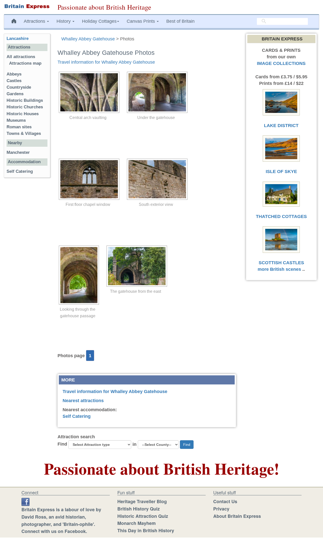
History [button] (64, 21)
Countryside (19, 87)
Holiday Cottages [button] (99, 21)
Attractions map (25, 63)
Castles (14, 80)
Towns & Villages (24, 133)
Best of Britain (180, 21)
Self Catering (77, 416)
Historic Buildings (25, 100)
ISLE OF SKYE (281, 171)
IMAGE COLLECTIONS (281, 63)
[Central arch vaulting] (88, 92)
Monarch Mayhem (136, 523)
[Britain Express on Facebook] (25, 501)
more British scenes (279, 269)
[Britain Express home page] (27, 6)
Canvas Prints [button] (141, 21)
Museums (16, 120)
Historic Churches (25, 107)
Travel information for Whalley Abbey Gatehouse (106, 62)
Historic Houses (23, 113)
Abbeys (14, 74)
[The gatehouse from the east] (135, 266)
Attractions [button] (35, 21)
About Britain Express (237, 516)
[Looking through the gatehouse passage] (78, 275)
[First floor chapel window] (88, 179)
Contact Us (225, 501)
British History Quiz (138, 508)
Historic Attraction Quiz (142, 516)
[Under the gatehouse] (156, 92)
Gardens (15, 93)
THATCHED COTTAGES (281, 216)
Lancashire (18, 38)
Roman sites (19, 127)
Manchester (18, 152)
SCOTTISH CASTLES (281, 262)
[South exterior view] (156, 179)
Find (62, 444)
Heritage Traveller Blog (142, 501)
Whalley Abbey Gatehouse (88, 38)
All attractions (21, 56)
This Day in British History (145, 530)
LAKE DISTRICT (281, 125)
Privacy (221, 508)
